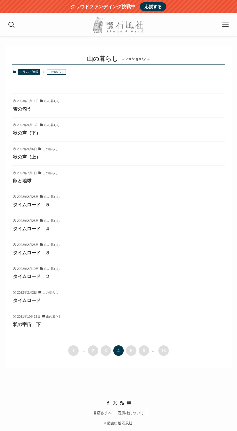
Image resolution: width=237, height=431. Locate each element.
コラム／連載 (28, 71)
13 (163, 350)
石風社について (131, 413)
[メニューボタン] (225, 24)
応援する (153, 6)
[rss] (122, 403)
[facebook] (108, 403)
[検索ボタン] (11, 24)
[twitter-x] (115, 403)
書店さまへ (102, 413)
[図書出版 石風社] (118, 24)
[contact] (129, 403)
